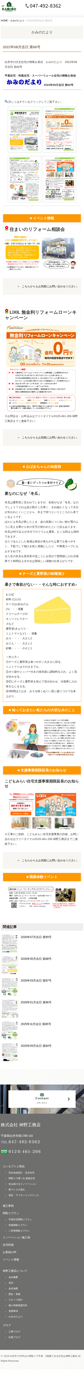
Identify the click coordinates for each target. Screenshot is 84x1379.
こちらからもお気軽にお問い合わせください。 (50, 286)
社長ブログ (14, 1337)
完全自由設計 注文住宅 (21, 1172)
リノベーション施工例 (16, 1237)
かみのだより (16, 1316)
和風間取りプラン (18, 1225)
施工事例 (8, 1205)
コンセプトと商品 (14, 1166)
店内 (11, 1282)
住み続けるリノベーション (23, 1184)
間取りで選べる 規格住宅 (22, 1178)
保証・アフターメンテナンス (24, 1195)
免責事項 (13, 1311)
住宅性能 (8, 1244)
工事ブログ (14, 1331)
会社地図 (13, 1288)
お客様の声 (9, 1252)
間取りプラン (11, 1213)
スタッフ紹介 (16, 1299)
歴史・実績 (14, 1294)
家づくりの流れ (17, 1189)
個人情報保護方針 (18, 1305)
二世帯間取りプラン (19, 1230)
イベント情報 (11, 1259)
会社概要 (13, 1277)
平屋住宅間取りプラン (20, 1219)
